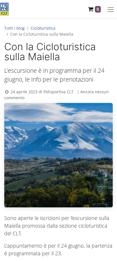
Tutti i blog (14, 28)
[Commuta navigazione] (110, 9)
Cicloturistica (43, 28)
